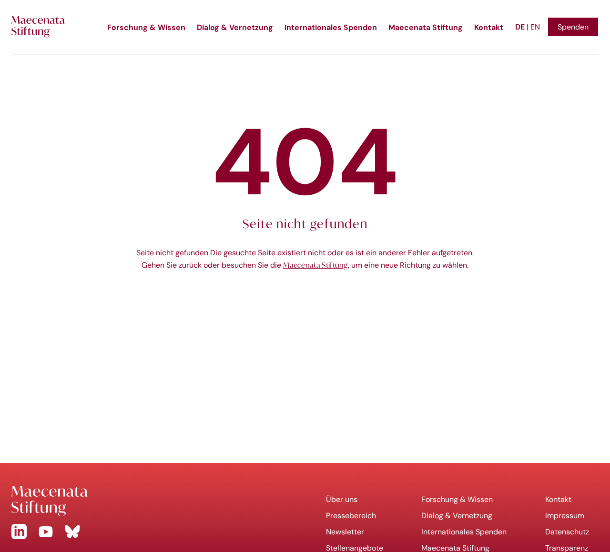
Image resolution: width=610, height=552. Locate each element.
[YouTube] (45, 531)
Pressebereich (351, 515)
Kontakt (488, 27)
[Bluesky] (72, 531)
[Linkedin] (19, 531)
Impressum (564, 515)
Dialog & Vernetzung (235, 27)
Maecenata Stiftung (425, 27)
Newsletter (345, 531)
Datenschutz (567, 531)
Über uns (341, 499)
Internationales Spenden (331, 27)
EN (535, 26)
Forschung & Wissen (146, 27)
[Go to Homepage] (152, 501)
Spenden (573, 26)
